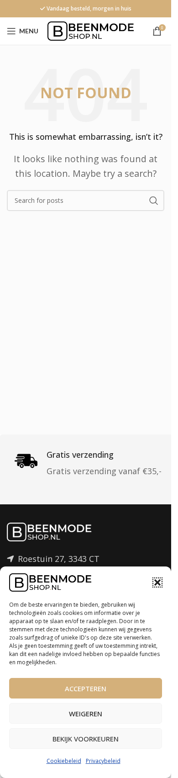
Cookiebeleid (64, 761)
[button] (157, 582)
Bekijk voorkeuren (85, 738)
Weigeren (85, 713)
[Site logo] (90, 30)
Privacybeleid (103, 761)
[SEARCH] (153, 200)
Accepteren (85, 688)
